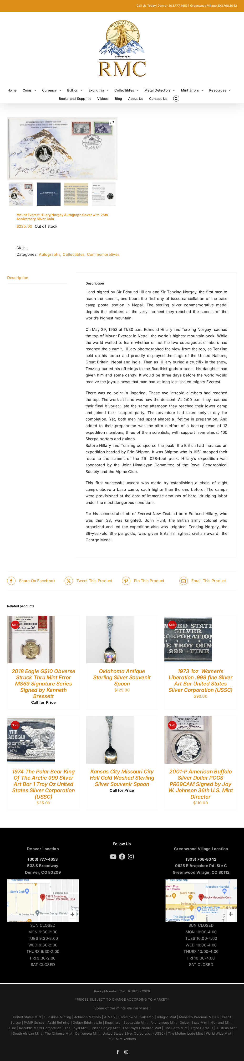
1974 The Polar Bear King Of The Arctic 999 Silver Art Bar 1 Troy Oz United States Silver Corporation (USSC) (43, 784)
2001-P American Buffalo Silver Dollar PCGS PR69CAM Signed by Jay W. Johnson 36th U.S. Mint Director (200, 784)
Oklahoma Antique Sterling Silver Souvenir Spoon (122, 677)
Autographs (49, 254)
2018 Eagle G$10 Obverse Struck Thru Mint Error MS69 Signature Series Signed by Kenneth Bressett (43, 683)
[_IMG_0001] (76, 194)
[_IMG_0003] (103, 194)
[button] (176, 98)
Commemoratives (103, 254)
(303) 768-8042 (201, 859)
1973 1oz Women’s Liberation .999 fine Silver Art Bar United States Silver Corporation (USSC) (200, 680)
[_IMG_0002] (21, 194)
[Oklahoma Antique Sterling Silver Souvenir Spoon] (110, 619)
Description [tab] (17, 277)
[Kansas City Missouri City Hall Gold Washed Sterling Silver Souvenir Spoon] (110, 719)
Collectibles (73, 254)
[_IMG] (48, 194)
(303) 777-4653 (43, 859)
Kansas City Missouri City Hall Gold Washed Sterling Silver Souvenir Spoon (122, 777)
